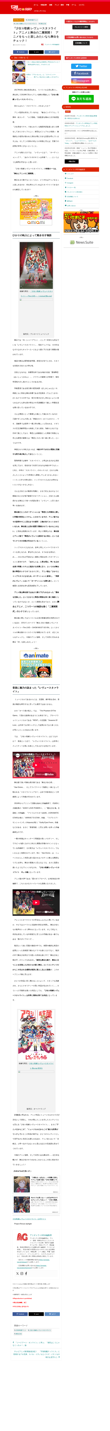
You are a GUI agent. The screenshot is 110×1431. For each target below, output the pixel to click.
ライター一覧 (71, 187)
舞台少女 (43, 23)
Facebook (70, 178)
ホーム (36, 5)
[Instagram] (21, 1273)
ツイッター (70, 173)
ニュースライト (80, 140)
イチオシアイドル (40, 11)
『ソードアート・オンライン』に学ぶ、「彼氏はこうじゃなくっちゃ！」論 (36, 1344)
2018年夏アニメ (33, 20)
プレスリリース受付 (81, 27)
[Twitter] (17, 1273)
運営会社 (70, 201)
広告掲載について (81, 43)
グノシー (69, 140)
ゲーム (74, 5)
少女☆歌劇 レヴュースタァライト (26, 23)
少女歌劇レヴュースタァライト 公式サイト (29, 1219)
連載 (50, 5)
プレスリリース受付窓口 (74, 192)
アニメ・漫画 (59, 5)
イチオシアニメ (19, 20)
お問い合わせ (71, 205)
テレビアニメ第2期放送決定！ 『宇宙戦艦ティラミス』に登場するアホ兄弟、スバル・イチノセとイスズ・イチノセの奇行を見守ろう (36, 1354)
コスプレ (82, 5)
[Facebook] (26, 1273)
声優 (67, 5)
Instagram (70, 183)
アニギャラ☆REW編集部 (52, 44)
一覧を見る (71, 161)
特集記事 (44, 5)
